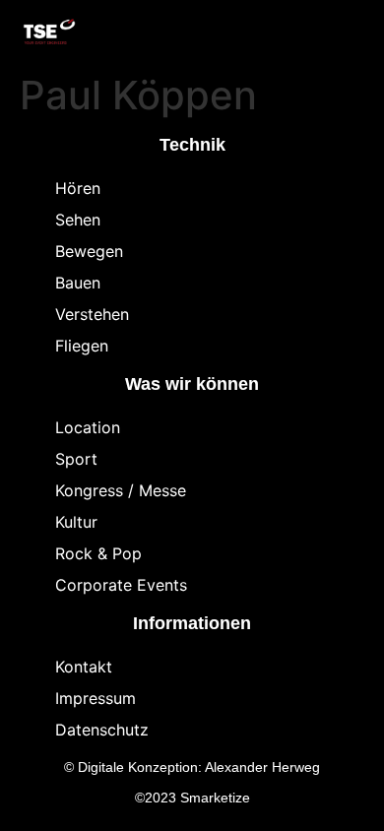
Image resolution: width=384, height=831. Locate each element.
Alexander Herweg (262, 767)
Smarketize (215, 797)
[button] (305, 32)
